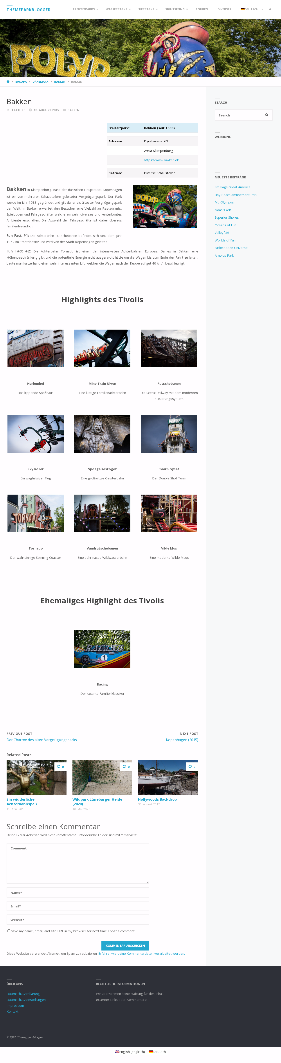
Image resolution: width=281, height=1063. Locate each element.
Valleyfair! (222, 232)
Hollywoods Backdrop (157, 799)
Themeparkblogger (28, 9)
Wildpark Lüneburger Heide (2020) (97, 801)
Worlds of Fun (225, 240)
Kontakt (12, 1011)
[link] (270, 9)
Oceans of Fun (225, 225)
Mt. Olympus (224, 202)
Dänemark (40, 81)
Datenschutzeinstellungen (26, 999)
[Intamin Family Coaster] (102, 348)
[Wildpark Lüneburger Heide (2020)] (102, 777)
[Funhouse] (36, 348)
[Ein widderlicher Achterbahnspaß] (37, 777)
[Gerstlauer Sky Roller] (36, 433)
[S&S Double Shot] (169, 433)
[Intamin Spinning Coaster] (36, 513)
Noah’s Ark (223, 210)
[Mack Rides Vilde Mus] (169, 513)
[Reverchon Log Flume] (102, 513)
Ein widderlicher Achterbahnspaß (22, 801)
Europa (21, 81)
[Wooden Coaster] (169, 348)
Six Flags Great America (232, 187)
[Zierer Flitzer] (102, 649)
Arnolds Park (224, 255)
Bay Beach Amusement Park (236, 194)
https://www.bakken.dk (161, 160)
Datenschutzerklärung (23, 993)
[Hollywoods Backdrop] (168, 777)
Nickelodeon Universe (231, 247)
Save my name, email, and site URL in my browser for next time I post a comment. (73, 931)
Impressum (15, 1005)
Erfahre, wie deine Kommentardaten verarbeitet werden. (141, 953)
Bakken (59, 81)
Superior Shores (227, 217)
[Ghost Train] (102, 433)
